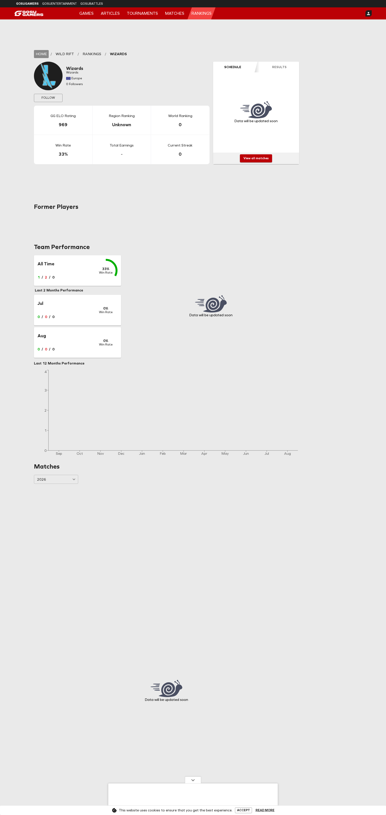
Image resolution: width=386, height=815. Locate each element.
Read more (265, 810)
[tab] (232, 67)
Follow (48, 98)
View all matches (256, 158)
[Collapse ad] (193, 780)
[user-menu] (368, 13)
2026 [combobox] (41, 479)
